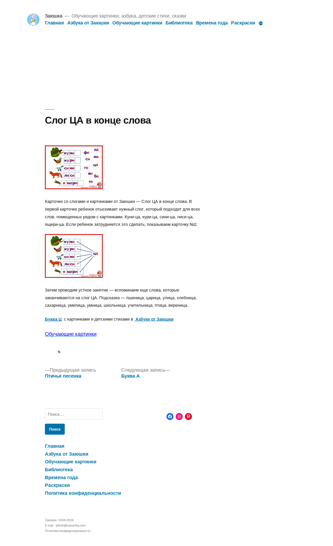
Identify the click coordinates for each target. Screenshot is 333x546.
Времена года (212, 22)
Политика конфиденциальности (83, 492)
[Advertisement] (166, 55)
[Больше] (260, 23)
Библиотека (179, 22)
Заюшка (53, 15)
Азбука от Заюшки (88, 22)
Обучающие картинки (137, 22)
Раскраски (243, 22)
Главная (54, 22)
